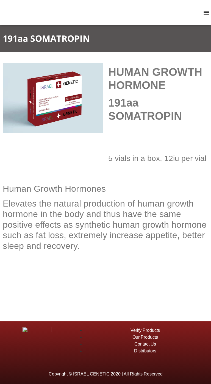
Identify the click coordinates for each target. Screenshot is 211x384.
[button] (206, 12)
